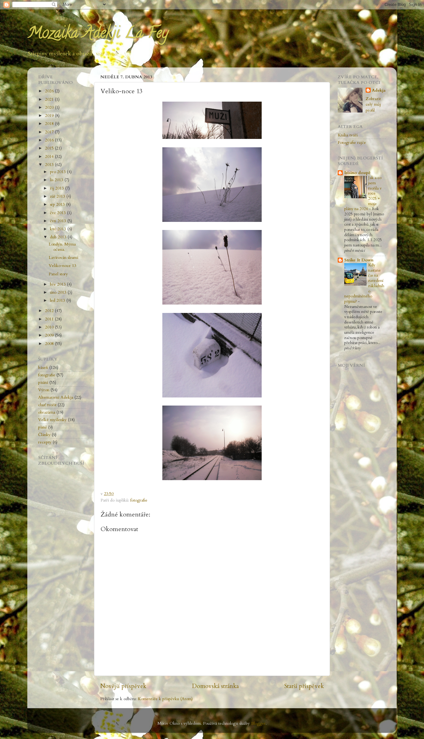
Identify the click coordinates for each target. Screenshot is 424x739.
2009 (50, 335)
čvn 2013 (58, 221)
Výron (43, 390)
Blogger (258, 723)
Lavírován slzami (63, 257)
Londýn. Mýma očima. (62, 246)
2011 (50, 319)
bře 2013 (58, 284)
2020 (50, 107)
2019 (50, 115)
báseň (43, 367)
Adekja (379, 90)
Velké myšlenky (52, 420)
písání (43, 382)
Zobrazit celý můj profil (373, 104)
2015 (50, 148)
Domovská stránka (215, 686)
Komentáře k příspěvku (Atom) (165, 699)
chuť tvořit (47, 405)
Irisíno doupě (357, 173)
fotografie (138, 500)
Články (44, 435)
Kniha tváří (348, 135)
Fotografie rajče (352, 142)
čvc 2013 (58, 213)
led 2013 (58, 300)
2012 (50, 311)
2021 (50, 99)
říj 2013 (57, 188)
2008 (50, 344)
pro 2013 (58, 172)
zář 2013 (58, 196)
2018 (50, 123)
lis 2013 (57, 180)
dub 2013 (59, 237)
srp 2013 (58, 204)
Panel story (58, 274)
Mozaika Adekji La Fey (97, 34)
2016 (50, 140)
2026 (50, 91)
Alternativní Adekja (55, 397)
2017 (50, 132)
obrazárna (46, 412)
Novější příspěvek (123, 686)
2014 (50, 156)
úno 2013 (59, 292)
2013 (50, 165)
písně (42, 427)
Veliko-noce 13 (62, 266)
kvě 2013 (58, 229)
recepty (45, 442)
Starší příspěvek (304, 686)
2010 (50, 327)
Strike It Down (358, 260)
